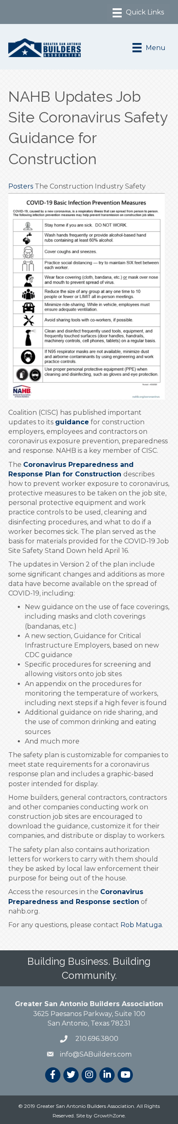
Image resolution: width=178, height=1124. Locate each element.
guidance (72, 422)
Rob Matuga (141, 925)
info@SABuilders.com (96, 1054)
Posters (20, 186)
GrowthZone (109, 1115)
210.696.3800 (96, 1039)
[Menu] (138, 13)
